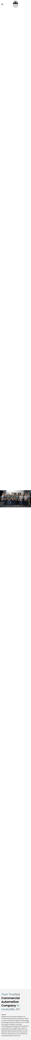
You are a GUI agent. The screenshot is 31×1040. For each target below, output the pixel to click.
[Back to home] (15, 4)
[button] (2, 4)
